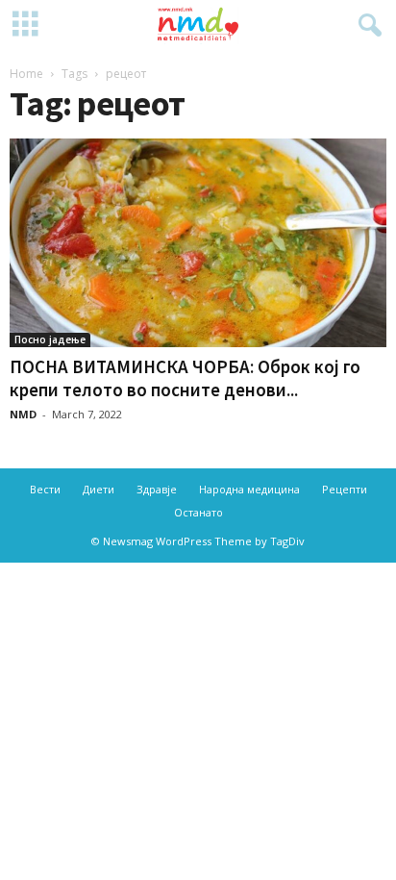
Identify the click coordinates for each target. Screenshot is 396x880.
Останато (198, 512)
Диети (98, 489)
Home (26, 73)
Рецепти (344, 489)
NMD (23, 414)
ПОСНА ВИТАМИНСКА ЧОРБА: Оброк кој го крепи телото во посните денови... (185, 378)
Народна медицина (249, 489)
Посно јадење (50, 339)
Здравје (156, 489)
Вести (45, 489)
